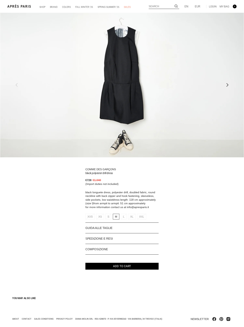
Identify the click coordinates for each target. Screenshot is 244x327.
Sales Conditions (44, 319)
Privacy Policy (64, 319)
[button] (211, 6)
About (15, 319)
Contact (26, 319)
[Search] (176, 6)
